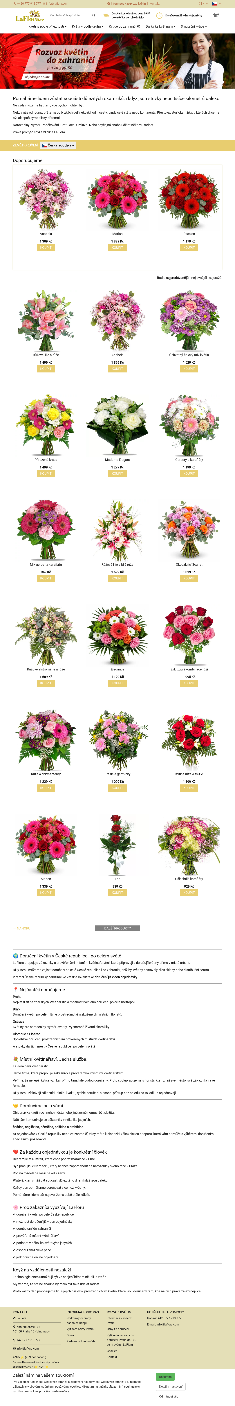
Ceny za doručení (118, 1329)
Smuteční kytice (193, 26)
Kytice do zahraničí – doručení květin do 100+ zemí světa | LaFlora (122, 1340)
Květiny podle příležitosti (46, 26)
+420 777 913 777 (29, 3)
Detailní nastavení (170, 1386)
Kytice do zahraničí (123, 26)
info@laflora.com (56, 3)
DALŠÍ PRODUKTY (117, 928)
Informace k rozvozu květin (128, 3)
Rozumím (165, 1377)
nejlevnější (199, 278)
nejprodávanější (177, 278)
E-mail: (152, 1324)
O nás (70, 1335)
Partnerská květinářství (81, 1341)
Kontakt (154, 3)
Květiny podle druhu (87, 26)
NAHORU (23, 928)
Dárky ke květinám (159, 26)
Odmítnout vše (168, 1396)
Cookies (112, 1351)
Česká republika (59, 145)
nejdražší (215, 278)
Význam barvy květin (80, 1329)
